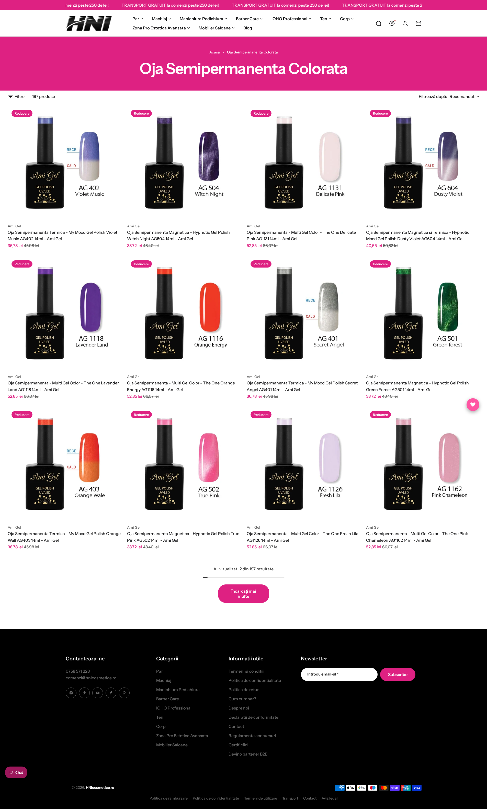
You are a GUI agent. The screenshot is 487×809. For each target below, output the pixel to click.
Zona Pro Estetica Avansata (159, 27)
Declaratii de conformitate (253, 717)
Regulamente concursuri (252, 735)
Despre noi (239, 708)
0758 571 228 (78, 671)
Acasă (214, 52)
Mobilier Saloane (215, 27)
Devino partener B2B (248, 754)
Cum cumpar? (242, 698)
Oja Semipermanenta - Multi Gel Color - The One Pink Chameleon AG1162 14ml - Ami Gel (417, 537)
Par (135, 18)
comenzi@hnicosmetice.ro (91, 677)
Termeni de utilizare (260, 798)
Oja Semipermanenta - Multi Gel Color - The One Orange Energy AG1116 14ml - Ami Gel (181, 386)
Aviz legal (330, 798)
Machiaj (159, 18)
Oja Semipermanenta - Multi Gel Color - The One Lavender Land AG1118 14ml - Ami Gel (63, 386)
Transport (290, 798)
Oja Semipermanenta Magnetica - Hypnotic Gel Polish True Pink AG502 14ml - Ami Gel (183, 537)
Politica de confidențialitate (216, 798)
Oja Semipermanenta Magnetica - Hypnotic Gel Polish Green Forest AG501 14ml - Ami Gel (417, 386)
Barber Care (247, 18)
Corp (345, 18)
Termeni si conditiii (246, 671)
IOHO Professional (289, 18)
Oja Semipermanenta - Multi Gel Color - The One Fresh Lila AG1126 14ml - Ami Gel (302, 537)
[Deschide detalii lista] (473, 404)
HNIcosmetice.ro (100, 787)
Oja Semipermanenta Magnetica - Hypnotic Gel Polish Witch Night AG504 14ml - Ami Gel (178, 235)
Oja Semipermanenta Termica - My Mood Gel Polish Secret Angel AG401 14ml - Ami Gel (302, 386)
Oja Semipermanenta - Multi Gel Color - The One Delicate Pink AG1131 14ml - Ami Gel (301, 235)
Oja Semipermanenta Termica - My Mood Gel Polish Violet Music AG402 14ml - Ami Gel (62, 235)
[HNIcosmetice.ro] (89, 23)
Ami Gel (14, 226)
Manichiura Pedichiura (201, 18)
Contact (236, 726)
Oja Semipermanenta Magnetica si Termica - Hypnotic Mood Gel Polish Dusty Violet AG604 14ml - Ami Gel (417, 235)
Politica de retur (244, 689)
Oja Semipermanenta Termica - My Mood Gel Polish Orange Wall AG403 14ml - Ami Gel (64, 537)
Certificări (238, 744)
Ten (323, 18)
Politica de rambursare (169, 798)
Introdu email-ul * (322, 674)
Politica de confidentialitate (255, 680)
